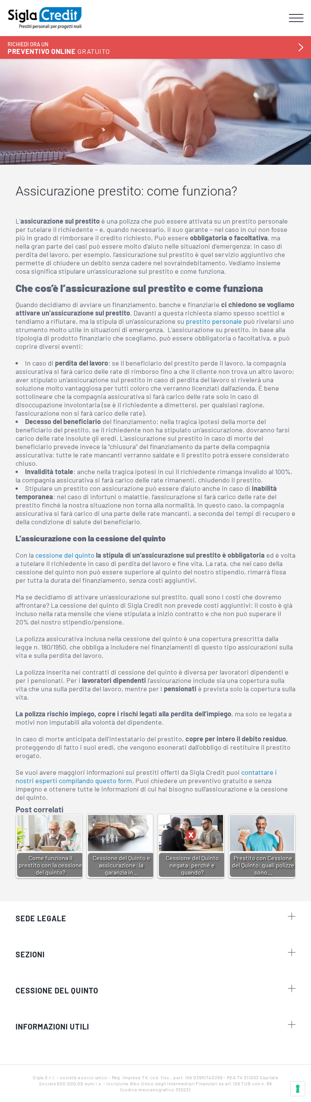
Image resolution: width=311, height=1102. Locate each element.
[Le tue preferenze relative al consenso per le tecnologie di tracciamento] (298, 1089)
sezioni (30, 954)
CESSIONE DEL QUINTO (57, 990)
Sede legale (41, 918)
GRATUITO (59, 48)
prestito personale (214, 321)
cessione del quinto (64, 555)
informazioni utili (52, 1026)
